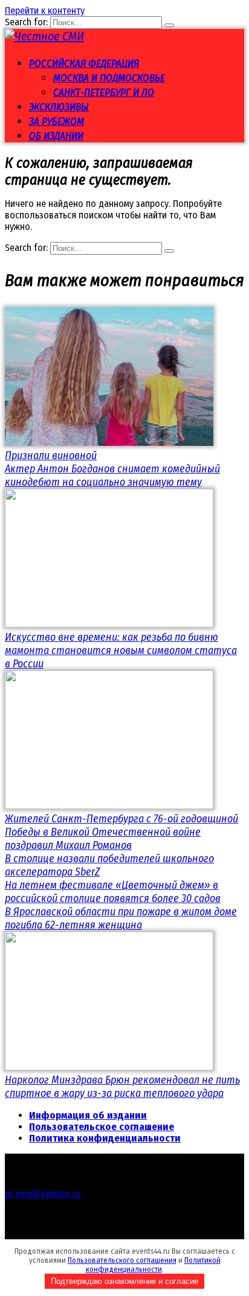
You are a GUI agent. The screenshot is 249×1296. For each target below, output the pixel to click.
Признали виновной (51, 455)
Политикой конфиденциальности (153, 1265)
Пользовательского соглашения (122, 1260)
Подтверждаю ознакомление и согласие (124, 1281)
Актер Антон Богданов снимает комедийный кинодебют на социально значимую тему (112, 475)
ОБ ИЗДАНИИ (56, 136)
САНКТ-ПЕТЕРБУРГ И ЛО (103, 92)
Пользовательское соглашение (101, 1126)
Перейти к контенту (45, 10)
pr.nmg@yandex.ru (42, 1193)
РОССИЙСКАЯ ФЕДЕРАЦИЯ (84, 63)
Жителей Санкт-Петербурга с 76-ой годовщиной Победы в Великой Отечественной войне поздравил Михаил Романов (121, 832)
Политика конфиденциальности (105, 1138)
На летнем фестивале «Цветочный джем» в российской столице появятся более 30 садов (113, 891)
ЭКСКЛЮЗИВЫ (59, 107)
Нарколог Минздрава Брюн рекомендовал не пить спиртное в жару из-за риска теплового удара (122, 1086)
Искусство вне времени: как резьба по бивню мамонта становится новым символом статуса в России (121, 650)
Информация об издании (88, 1115)
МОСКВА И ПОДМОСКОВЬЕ (109, 78)
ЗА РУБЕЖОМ (56, 121)
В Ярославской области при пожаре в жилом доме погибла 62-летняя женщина (121, 918)
